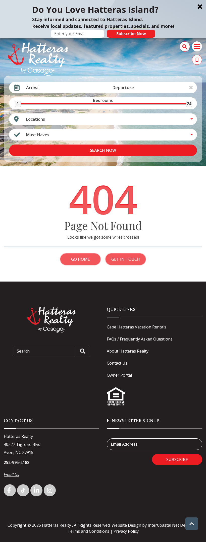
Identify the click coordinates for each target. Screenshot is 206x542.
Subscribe (177, 459)
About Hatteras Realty (127, 351)
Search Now (103, 150)
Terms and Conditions (88, 531)
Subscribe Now (131, 33)
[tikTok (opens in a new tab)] (23, 490)
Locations (35, 119)
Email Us (11, 474)
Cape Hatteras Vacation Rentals (136, 327)
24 (189, 104)
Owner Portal (119, 375)
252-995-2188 (16, 462)
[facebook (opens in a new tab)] (10, 490)
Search (23, 351)
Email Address (124, 444)
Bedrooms (103, 100)
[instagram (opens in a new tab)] (50, 490)
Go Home (80, 259)
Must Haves (37, 135)
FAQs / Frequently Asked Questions (140, 339)
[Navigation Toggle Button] (197, 46)
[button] (103, 19)
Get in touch (125, 259)
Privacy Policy (126, 531)
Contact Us (117, 363)
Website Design (126, 525)
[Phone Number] (197, 60)
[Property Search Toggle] (185, 46)
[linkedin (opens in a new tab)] (36, 490)
